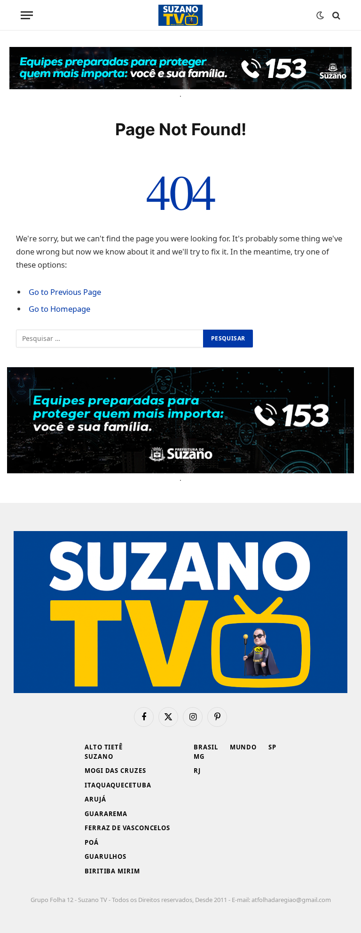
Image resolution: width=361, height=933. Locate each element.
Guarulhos (105, 856)
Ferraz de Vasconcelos (127, 828)
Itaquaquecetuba (118, 785)
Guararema (106, 814)
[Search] (335, 15)
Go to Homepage (59, 308)
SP (272, 747)
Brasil (206, 747)
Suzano (99, 756)
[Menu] (27, 15)
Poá (92, 842)
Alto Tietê (104, 747)
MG (199, 756)
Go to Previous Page (65, 291)
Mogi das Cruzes (115, 770)
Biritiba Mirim (112, 871)
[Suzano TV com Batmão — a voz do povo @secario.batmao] (180, 15)
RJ (197, 770)
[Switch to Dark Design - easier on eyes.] (320, 15)
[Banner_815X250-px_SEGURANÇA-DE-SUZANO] (180, 420)
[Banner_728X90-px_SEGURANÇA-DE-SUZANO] (180, 68)
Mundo (243, 747)
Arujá (95, 799)
